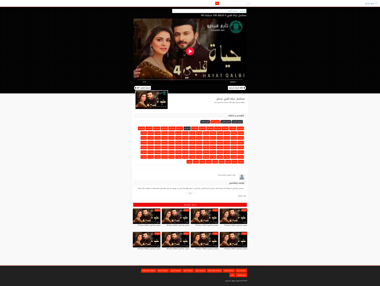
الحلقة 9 (241, 161)
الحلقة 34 (206, 152)
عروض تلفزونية (241, 275)
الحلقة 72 (157, 138)
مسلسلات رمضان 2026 (149, 270)
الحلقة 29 (171, 152)
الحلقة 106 (187, 128)
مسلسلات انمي (188, 270)
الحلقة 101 (149, 128)
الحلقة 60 (178, 142)
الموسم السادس (237, 121)
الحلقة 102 (157, 128)
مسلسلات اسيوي (175, 270)
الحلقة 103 (164, 128)
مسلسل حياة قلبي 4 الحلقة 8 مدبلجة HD (235, 225)
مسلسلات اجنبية (162, 270)
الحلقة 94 (206, 133)
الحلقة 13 (164, 157)
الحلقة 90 (178, 133)
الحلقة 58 (164, 142)
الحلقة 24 (240, 157)
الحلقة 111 (225, 128)
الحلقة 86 (150, 133)
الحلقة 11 (150, 157)
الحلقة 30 (178, 152)
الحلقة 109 (210, 128)
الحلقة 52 (226, 147)
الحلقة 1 (189, 161)
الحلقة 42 (157, 147)
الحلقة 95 (213, 133)
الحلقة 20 (213, 157)
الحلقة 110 (218, 128)
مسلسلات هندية (232, 11)
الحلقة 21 (220, 157)
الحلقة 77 (192, 138)
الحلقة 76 (185, 138)
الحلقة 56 (150, 142)
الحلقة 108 (202, 128)
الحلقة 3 (202, 161)
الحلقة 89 (171, 133)
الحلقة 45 (178, 147)
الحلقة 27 (157, 152)
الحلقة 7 (228, 161)
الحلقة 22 (226, 157)
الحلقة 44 (171, 147)
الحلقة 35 (213, 152)
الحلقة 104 (172, 128)
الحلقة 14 (171, 157)
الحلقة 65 (213, 142)
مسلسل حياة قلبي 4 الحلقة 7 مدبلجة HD (207, 248)
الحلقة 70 (143, 138)
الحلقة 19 (206, 157)
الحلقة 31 (185, 152)
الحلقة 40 (143, 147)
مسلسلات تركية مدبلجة (214, 270)
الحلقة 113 (240, 128)
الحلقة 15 (178, 157)
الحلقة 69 (240, 142)
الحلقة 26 (150, 152)
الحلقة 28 (164, 152)
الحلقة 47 (192, 147)
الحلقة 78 (199, 138)
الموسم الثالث (205, 121)
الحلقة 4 (209, 161)
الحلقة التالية (143, 87)
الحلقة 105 (179, 128)
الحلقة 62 (192, 142)
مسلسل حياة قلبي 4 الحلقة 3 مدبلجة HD (149, 225)
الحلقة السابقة (236, 87)
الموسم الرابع (215, 121)
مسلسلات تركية (200, 270)
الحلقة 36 (220, 152)
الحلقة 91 (185, 133)
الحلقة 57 (157, 142)
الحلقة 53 (233, 147)
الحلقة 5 (215, 161)
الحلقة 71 (150, 138)
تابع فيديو (369, 3)
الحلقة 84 (240, 138)
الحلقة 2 (196, 161)
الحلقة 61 (185, 142)
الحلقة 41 (150, 147)
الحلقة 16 (185, 157)
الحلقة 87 (157, 133)
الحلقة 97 (226, 133)
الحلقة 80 (213, 138)
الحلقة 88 (164, 133)
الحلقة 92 (192, 133)
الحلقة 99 (240, 133)
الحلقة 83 (233, 138)
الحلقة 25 (143, 152)
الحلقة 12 (157, 157)
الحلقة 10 (143, 157)
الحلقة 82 (226, 138)
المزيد (190, 193)
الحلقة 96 (220, 133)
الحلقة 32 (192, 152)
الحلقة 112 (233, 128)
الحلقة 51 (220, 147)
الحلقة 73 (164, 138)
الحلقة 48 (199, 147)
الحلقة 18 (199, 157)
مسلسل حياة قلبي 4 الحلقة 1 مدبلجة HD (207, 225)
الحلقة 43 (164, 147)
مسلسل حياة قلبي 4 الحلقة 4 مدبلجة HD (178, 225)
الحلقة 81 (220, 138)
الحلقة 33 (199, 152)
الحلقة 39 (240, 152)
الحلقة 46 (185, 147)
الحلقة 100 (141, 128)
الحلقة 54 (240, 147)
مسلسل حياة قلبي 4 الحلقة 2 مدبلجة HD (235, 248)
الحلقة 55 (143, 142)
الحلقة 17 (192, 157)
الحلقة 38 (233, 152)
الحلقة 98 (233, 133)
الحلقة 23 (233, 157)
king (219, 175)
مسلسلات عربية (241, 270)
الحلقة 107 (195, 128)
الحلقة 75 (178, 138)
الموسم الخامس (225, 121)
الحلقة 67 (226, 142)
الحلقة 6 (221, 161)
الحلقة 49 (206, 147)
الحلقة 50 (213, 147)
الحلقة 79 (206, 138)
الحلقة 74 (171, 138)
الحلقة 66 (220, 142)
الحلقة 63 (199, 142)
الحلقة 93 (199, 133)
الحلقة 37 (226, 152)
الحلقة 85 (143, 133)
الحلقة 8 (234, 161)
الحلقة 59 (171, 142)
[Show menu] (376, 3)
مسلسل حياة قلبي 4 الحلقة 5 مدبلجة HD (149, 248)
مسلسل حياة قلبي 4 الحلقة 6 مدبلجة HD (178, 248)
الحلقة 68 (233, 142)
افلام (232, 275)
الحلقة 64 (206, 142)
